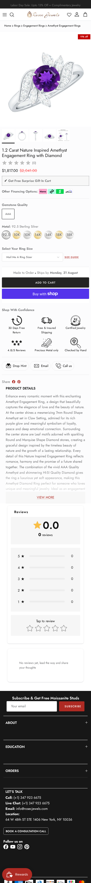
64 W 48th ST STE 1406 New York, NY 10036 (39, 819)
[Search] (14, 14)
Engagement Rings (34, 26)
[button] (69, 14)
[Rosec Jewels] (43, 15)
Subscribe (73, 706)
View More (45, 497)
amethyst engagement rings (64, 26)
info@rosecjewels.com (32, 808)
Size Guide (72, 257)
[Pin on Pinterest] (19, 381)
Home (7, 26)
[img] (16, 162)
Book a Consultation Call (26, 831)
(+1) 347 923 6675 (27, 797)
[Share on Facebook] (13, 381)
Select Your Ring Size (17, 249)
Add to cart (45, 283)
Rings (17, 26)
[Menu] (4, 14)
